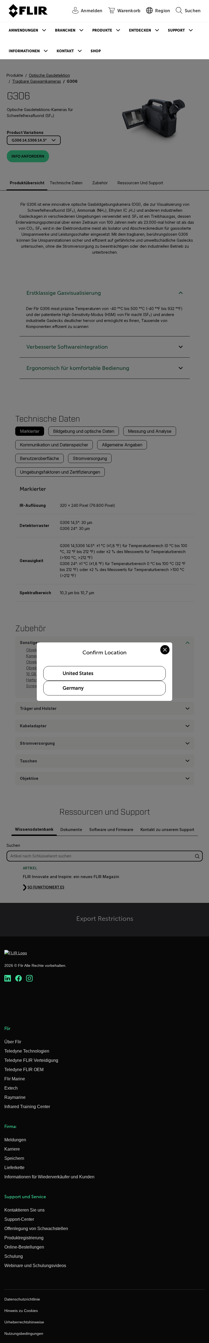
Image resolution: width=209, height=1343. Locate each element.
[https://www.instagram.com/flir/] (29, 978)
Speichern (14, 1158)
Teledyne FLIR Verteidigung (31, 1060)
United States (78, 673)
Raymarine (15, 1097)
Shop (96, 51)
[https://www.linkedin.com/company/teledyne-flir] (7, 978)
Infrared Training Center (27, 1106)
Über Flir (12, 1042)
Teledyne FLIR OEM (24, 1069)
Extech (11, 1088)
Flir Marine (14, 1079)
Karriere (12, 1149)
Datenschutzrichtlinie (22, 1299)
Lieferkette (14, 1167)
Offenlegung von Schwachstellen (36, 1228)
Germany (73, 688)
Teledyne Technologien (26, 1051)
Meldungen (15, 1139)
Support (176, 30)
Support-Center (19, 1219)
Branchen (65, 30)
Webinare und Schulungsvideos (35, 1265)
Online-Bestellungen (24, 1247)
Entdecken (140, 30)
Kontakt (65, 51)
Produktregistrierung (24, 1237)
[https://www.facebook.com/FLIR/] (18, 978)
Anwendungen (23, 30)
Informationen (24, 51)
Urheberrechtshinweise (24, 1322)
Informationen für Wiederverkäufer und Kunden (49, 1177)
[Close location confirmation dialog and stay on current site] (165, 649)
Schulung (13, 1256)
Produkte (102, 30)
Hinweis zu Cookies (21, 1310)
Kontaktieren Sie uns (24, 1210)
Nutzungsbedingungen (23, 1333)
